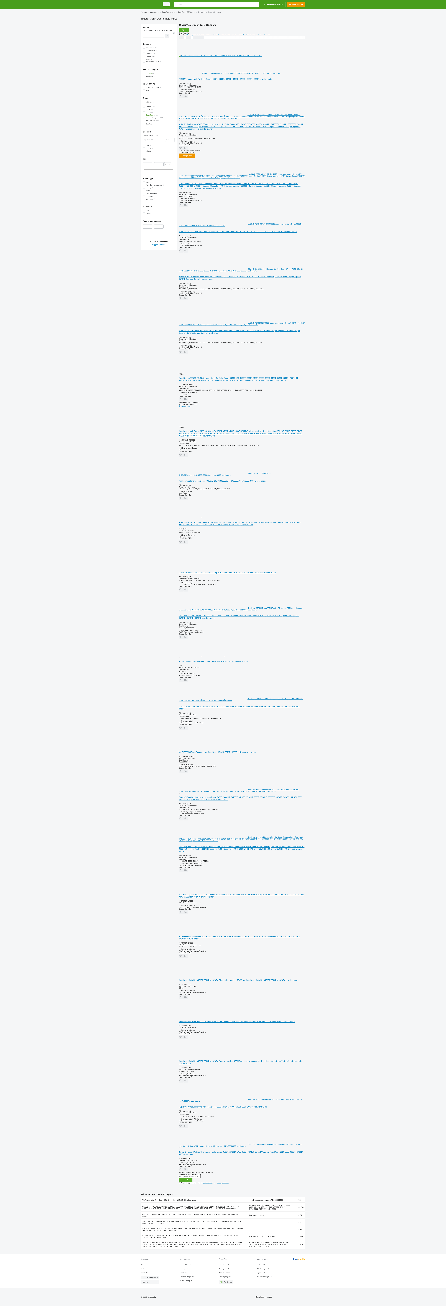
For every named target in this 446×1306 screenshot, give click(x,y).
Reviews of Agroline (187, 1277)
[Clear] (174, 33)
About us (144, 1265)
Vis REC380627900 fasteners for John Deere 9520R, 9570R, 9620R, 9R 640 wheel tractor (217, 752)
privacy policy (208, 1183)
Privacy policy (185, 1269)
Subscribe (185, 1180)
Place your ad (187, 156)
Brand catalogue (186, 1281)
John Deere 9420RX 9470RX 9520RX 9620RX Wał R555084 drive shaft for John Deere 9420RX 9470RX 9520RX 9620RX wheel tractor (237, 1022)
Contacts (144, 1273)
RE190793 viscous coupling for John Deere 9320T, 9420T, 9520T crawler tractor (213, 661)
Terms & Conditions (187, 1265)
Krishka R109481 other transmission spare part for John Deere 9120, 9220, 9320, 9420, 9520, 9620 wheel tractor (227, 572)
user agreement (223, 1183)
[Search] (176, 4)
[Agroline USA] (150, 4)
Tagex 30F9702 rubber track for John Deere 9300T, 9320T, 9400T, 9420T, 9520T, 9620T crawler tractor (223, 1107)
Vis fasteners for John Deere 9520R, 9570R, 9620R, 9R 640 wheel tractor (169, 1200)
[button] (181, 96)
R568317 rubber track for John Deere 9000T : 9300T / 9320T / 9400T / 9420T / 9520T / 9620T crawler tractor (226, 79)
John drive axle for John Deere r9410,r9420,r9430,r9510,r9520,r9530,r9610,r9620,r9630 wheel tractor (222, 481)
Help (142, 1269)
